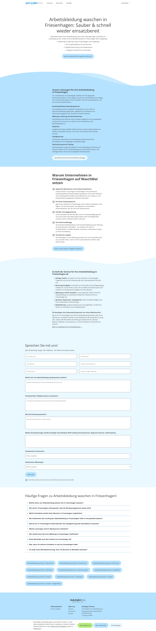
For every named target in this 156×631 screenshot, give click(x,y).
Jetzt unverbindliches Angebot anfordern (78, 56)
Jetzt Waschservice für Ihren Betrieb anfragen (70, 158)
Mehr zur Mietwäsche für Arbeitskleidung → (67, 327)
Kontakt (69, 3)
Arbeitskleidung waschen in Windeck (39, 570)
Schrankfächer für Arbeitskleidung (92, 609)
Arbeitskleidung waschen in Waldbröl (107, 570)
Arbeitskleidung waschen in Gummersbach (73, 570)
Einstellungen (115, 625)
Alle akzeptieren (85, 625)
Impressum (37, 629)
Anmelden (124, 3)
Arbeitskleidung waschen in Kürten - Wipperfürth (44, 584)
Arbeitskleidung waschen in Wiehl (38, 577)
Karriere (70, 609)
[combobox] (105, 364)
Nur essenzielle (101, 625)
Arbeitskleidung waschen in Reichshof (106, 563)
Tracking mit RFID (87, 615)
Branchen (59, 3)
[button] (78, 502)
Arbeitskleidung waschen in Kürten (100, 577)
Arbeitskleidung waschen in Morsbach (40, 563)
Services (50, 3)
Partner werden (56, 609)
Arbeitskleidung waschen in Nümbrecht (73, 563)
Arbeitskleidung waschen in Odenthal (69, 577)
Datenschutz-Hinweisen (58, 626)
